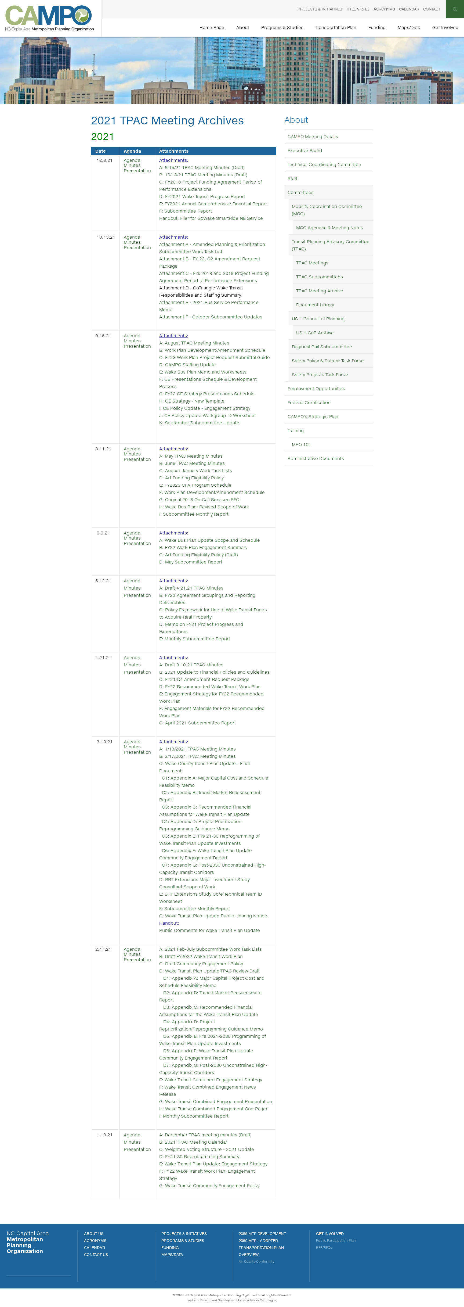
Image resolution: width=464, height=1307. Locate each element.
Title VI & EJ (357, 9)
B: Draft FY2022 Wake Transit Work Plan (201, 956)
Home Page (212, 27)
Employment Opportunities (316, 388)
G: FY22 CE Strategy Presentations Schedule (207, 393)
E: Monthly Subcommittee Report (194, 638)
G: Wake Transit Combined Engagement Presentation (215, 1101)
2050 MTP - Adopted (258, 1240)
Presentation (137, 170)
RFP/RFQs (324, 1247)
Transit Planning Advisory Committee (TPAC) (330, 245)
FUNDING (170, 1247)
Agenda (132, 160)
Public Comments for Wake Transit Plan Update (209, 930)
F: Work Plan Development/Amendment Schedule (212, 492)
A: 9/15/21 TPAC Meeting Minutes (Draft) (202, 167)
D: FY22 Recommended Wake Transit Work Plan (209, 686)
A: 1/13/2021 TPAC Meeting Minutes (197, 748)
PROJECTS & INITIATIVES (184, 1233)
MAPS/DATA (172, 1254)
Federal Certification (309, 402)
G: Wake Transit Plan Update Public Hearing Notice (213, 915)
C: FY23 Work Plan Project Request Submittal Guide (214, 357)
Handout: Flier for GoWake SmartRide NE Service (211, 218)
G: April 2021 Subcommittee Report (197, 722)
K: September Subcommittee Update (199, 422)
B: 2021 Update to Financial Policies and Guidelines (214, 671)
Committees (301, 192)
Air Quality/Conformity (256, 1261)
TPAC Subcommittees (319, 276)
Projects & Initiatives (320, 9)
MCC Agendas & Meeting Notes (329, 227)
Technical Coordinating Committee (324, 164)
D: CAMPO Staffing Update (187, 364)
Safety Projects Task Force (320, 374)
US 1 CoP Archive (315, 332)
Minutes (132, 165)
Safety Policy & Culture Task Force (328, 360)
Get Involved (445, 27)
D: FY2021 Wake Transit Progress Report (203, 196)
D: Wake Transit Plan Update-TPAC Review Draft (209, 970)
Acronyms (384, 9)
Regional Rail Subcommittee (322, 346)
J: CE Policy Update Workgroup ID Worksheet (207, 415)
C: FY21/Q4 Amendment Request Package (204, 679)
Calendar (409, 9)
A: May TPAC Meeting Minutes (191, 455)
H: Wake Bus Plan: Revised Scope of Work (204, 506)
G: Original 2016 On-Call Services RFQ (199, 499)
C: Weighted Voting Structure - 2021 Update (206, 1149)
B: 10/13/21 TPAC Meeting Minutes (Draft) (203, 174)
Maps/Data (409, 27)
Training (296, 430)
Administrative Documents (316, 458)
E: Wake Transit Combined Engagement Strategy (210, 1079)
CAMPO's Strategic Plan (313, 416)
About (242, 27)
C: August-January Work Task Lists (195, 470)
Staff (292, 178)
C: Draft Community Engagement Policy (201, 963)
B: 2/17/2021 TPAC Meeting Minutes (197, 756)
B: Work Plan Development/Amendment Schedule (212, 350)
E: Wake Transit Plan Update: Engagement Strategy (213, 1163)
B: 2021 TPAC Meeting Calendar (193, 1141)
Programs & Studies (282, 27)
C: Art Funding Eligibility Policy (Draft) (198, 554)
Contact (431, 9)
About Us (93, 1233)
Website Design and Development (212, 1300)
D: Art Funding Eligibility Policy (191, 477)
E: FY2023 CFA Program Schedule (196, 484)
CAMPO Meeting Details (313, 136)
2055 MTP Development (262, 1233)
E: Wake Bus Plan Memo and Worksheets (203, 371)
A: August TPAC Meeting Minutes (194, 342)
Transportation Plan (336, 27)
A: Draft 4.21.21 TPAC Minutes (191, 587)
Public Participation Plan (336, 1240)
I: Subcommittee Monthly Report (194, 513)
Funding (377, 27)
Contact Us (96, 1254)
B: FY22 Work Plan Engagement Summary (203, 547)
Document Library (315, 304)
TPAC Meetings (312, 262)
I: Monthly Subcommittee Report (194, 1115)
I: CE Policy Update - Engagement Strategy (204, 408)
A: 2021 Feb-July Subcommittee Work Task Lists (210, 948)
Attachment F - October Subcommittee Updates (210, 316)
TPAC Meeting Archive (319, 290)
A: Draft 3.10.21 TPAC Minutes (191, 664)
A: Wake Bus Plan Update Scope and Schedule (209, 540)
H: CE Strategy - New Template (191, 400)
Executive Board (305, 150)
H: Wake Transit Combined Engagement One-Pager (213, 1108)
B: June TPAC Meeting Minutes (192, 463)
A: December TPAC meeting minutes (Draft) (205, 1134)
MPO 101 (301, 444)
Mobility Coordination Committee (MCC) (327, 210)
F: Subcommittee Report (185, 210)
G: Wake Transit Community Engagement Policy (209, 1185)
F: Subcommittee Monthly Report (194, 908)
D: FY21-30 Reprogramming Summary (199, 1156)
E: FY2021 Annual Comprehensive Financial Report (213, 203)
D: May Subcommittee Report (190, 561)
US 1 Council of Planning (318, 318)
